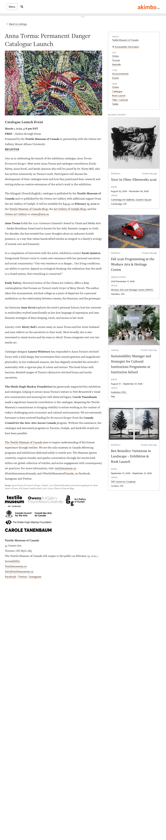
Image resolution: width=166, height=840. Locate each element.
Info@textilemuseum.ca (19, 571)
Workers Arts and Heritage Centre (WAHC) (132, 289)
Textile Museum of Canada (125, 39)
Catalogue (117, 91)
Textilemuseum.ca (16, 566)
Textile (115, 104)
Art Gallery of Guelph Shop (70, 209)
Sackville (116, 64)
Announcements (120, 73)
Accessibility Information (126, 46)
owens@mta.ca (40, 214)
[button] (12, 6)
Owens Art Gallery (16, 214)
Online (115, 56)
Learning (115, 349)
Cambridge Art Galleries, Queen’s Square (131, 199)
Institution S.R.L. (119, 392)
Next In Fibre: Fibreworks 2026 (134, 179)
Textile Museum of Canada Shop (28, 209)
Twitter (22, 577)
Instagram (35, 577)
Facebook (10, 577)
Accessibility (12, 561)
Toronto (116, 60)
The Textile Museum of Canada (23, 442)
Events (115, 77)
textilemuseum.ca (65, 468)
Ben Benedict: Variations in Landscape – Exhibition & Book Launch (131, 456)
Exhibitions (115, 173)
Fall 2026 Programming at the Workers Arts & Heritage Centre (132, 264)
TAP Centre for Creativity (123, 481)
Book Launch (118, 95)
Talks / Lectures (120, 99)
